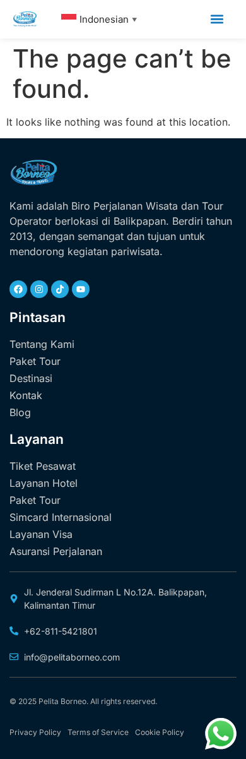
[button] (216, 19)
